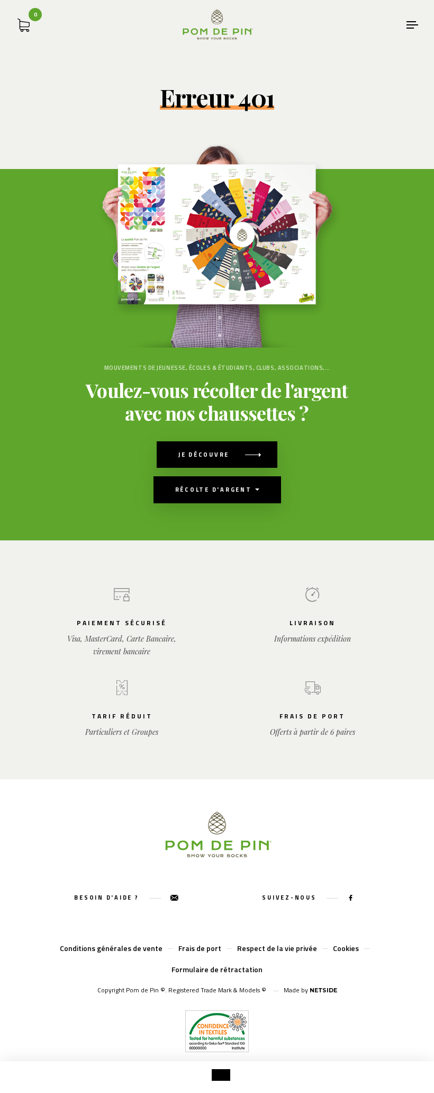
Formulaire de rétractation (217, 969)
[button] (221, 1075)
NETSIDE (323, 990)
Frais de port (199, 948)
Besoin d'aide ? (107, 897)
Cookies (346, 948)
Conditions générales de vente (111, 948)
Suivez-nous (290, 897)
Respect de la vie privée (277, 948)
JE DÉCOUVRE (203, 454)
